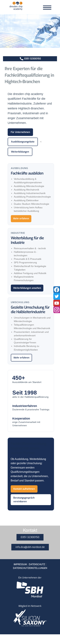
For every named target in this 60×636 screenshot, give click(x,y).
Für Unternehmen (20, 132)
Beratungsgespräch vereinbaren (23, 499)
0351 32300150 (32, 58)
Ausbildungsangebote (22, 141)
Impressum (20, 564)
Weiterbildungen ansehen (27, 288)
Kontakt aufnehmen (24, 489)
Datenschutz (37, 564)
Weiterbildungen (20, 151)
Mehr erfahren (21, 218)
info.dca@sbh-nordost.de (30, 547)
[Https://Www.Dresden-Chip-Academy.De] (16, 6)
